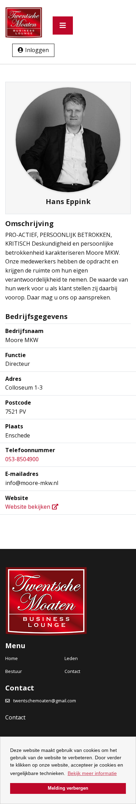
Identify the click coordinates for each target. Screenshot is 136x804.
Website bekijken (27, 506)
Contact (72, 671)
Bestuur (13, 671)
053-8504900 (22, 459)
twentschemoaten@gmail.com (44, 700)
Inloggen (37, 50)
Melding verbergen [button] (68, 788)
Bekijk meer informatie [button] (92, 773)
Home (11, 658)
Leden (71, 658)
